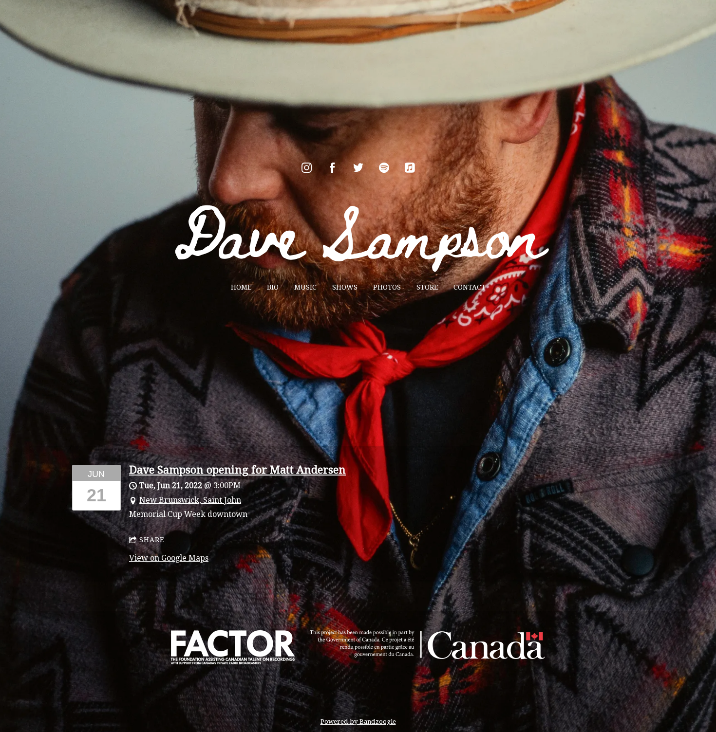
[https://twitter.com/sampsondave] (358, 168)
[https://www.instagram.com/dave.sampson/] (306, 168)
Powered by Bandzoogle (358, 721)
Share (151, 540)
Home (241, 287)
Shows (345, 287)
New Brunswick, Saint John (190, 500)
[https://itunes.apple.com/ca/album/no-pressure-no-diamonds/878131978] (410, 168)
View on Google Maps (168, 558)
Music (305, 287)
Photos (387, 287)
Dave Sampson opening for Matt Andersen (237, 470)
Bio (273, 287)
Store (427, 287)
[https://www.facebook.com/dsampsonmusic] (332, 168)
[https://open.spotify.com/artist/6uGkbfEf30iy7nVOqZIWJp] (384, 168)
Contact (469, 287)
